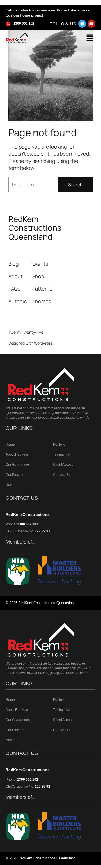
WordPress (43, 343)
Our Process (15, 475)
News (10, 485)
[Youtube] (91, 24)
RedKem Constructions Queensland (34, 228)
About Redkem (17, 454)
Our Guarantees (18, 465)
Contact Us (61, 475)
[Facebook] (82, 24)
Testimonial (61, 454)
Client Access (63, 465)
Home (10, 444)
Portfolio (59, 444)
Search (75, 185)
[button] (89, 38)
